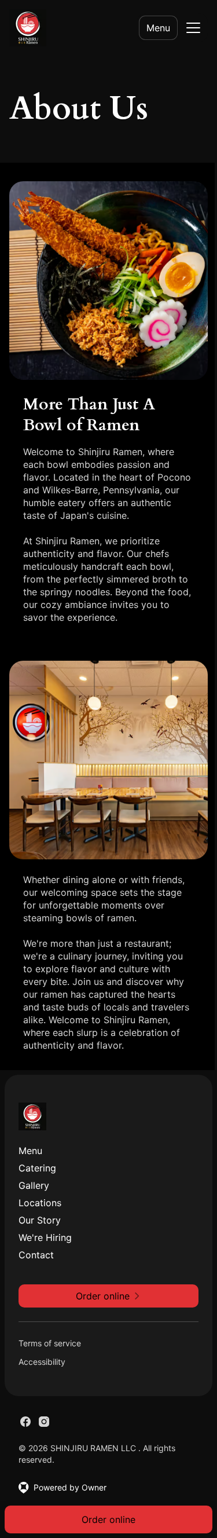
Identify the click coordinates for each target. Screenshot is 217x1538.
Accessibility (42, 1362)
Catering (37, 1168)
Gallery (34, 1185)
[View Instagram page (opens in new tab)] (44, 1422)
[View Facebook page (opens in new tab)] (25, 1422)
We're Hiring (45, 1237)
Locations (40, 1203)
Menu (158, 28)
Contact (36, 1255)
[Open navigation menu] (193, 27)
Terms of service (50, 1343)
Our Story (40, 1220)
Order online (108, 1519)
